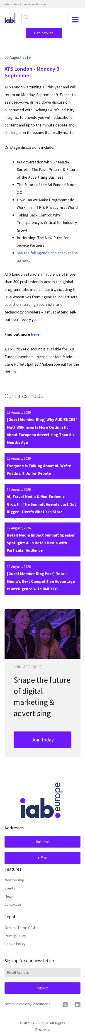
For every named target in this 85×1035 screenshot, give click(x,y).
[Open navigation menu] (75, 20)
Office (42, 857)
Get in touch (43, 33)
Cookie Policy (15, 943)
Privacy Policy (15, 935)
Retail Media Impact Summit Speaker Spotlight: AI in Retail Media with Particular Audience (41, 542)
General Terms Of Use (21, 927)
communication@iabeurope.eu (28, 1003)
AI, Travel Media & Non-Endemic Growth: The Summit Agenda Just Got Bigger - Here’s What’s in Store (41, 504)
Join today (43, 739)
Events (10, 888)
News (9, 896)
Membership (14, 880)
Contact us (13, 904)
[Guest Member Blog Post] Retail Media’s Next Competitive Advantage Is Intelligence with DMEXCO (41, 581)
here (35, 334)
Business (42, 841)
